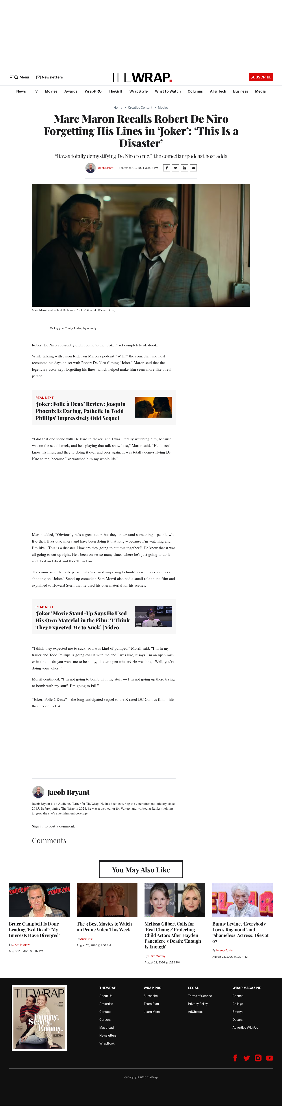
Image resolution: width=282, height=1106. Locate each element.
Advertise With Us (245, 1027)
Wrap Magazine (246, 988)
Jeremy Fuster (224, 950)
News (21, 91)
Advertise (106, 1004)
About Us (105, 996)
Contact (105, 1011)
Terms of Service (200, 996)
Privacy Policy (198, 1004)
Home (118, 107)
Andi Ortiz (86, 939)
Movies (51, 91)
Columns (195, 91)
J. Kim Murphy (20, 944)
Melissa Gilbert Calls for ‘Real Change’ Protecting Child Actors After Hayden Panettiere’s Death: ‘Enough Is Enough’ (173, 935)
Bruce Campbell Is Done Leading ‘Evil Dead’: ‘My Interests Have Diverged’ (34, 929)
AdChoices (195, 1011)
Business (240, 91)
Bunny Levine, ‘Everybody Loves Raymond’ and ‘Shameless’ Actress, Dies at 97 (240, 932)
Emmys (237, 1011)
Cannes (237, 996)
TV (35, 91)
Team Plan (151, 1004)
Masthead (106, 1027)
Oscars (237, 1019)
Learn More (152, 1011)
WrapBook (107, 1043)
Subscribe (260, 77)
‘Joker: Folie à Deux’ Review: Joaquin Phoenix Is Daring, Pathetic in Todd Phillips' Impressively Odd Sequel (80, 410)
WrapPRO (93, 91)
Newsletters (52, 77)
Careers (105, 1019)
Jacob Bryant (105, 167)
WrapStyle (138, 91)
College (237, 1004)
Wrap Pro (153, 988)
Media (260, 91)
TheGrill (115, 91)
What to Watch (168, 91)
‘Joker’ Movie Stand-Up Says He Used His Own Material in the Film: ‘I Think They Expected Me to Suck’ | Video (82, 620)
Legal (193, 988)
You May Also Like (141, 869)
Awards (70, 91)
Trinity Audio (73, 328)
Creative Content (140, 107)
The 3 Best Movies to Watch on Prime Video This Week (104, 926)
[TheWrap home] (141, 77)
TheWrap (107, 988)
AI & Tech (218, 91)
